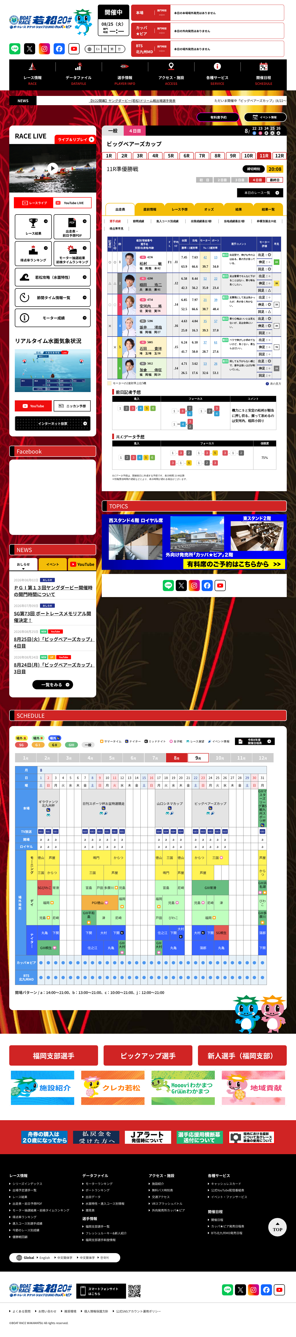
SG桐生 (221, 933)
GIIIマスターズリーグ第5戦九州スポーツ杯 (262, 805)
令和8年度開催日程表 (255, 741)
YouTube (37, 406)
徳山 (41, 857)
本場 (139, 12)
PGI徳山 (98, 903)
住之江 (162, 933)
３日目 (239, 180)
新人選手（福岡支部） (242, 1055)
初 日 (204, 180)
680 (262, 831)
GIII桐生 (46, 948)
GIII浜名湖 (262, 884)
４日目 (257, 180)
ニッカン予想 (76, 406)
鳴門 (96, 857)
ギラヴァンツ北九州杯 (48, 803)
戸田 (100, 887)
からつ (118, 857)
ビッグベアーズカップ (210, 803)
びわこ (262, 902)
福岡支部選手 (53, 1055)
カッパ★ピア (141, 30)
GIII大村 (122, 944)
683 (85, 831)
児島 (122, 887)
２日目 (222, 180)
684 (159, 831)
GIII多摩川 (262, 914)
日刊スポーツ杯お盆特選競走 (104, 803)
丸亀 (44, 933)
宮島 (89, 887)
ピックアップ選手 (148, 1055)
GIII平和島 (89, 914)
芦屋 (52, 857)
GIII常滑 (210, 887)
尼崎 (181, 887)
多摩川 (109, 887)
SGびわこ (45, 887)
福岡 (46, 903)
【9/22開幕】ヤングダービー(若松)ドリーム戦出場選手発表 (92, 100)
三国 (169, 857)
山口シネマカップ (170, 803)
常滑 (55, 887)
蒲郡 (262, 933)
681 (41, 831)
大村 (103, 933)
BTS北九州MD (144, 48)
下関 (55, 933)
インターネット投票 (52, 423)
